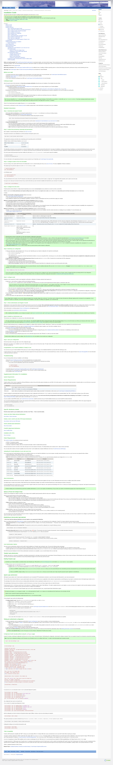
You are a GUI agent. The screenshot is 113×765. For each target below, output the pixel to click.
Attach (95, 10)
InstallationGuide (37, 10)
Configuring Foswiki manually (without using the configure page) (20, 58)
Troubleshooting (9, 40)
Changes (101, 26)
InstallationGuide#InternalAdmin (53, 329)
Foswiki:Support (13, 69)
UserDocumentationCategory (104, 69)
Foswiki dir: (10, 458)
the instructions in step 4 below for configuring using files (53, 88)
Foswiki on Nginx (24, 19)
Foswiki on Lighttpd (13, 20)
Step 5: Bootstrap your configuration (14, 33)
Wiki (17, 7)
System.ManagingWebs (83, 351)
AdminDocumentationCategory (28, 10)
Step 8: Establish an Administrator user (15, 36)
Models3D (103, 86)
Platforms (13, 7)
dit (6, 751)
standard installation (9, 440)
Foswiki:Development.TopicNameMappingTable (27, 737)
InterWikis (100, 54)
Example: (45, 458)
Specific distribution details (11, 45)
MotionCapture (104, 81)
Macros (100, 38)
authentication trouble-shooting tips (20, 310)
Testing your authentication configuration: (17, 57)
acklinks (22, 751)
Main (5, 7)
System (100, 9)
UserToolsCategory (102, 71)
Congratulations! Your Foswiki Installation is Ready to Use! (19, 39)
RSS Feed (102, 29)
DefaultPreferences (102, 59)
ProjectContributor (48, 10)
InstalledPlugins (101, 47)
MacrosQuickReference (103, 39)
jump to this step (49, 163)
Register (100, 15)
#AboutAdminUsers (29, 336)
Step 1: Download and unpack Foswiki (15, 28)
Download (8, 85)
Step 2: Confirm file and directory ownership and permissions (19, 29)
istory (17, 751)
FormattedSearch (102, 41)
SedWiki (10, 10)
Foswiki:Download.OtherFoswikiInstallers (24, 62)
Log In (100, 12)
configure (21, 622)
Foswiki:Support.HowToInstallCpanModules (35, 78)
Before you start (9, 24)
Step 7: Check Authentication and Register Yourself (17, 35)
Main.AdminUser (20, 521)
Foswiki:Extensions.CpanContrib (27, 398)
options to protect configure (38, 322)
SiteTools (100, 57)
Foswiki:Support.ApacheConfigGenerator (24, 86)
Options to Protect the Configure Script (17, 50)
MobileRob (103, 84)
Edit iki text (33, 751)
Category (19, 10)
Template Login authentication (15, 53)
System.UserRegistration (24, 308)
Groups (101, 21)
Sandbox (16, 627)
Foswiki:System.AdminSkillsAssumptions (59, 74)
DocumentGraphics (102, 44)
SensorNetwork (104, 83)
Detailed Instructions (9, 27)
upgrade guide (17, 65)
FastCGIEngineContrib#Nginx (14, 19)
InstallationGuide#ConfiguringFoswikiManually (64, 273)
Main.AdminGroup (12, 327)
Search (101, 24)
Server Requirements (10, 44)
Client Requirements (9, 46)
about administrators (27, 322)
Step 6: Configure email (12, 34)
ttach (9, 751)
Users (101, 19)
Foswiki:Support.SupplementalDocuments (24, 67)
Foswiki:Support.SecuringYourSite (47, 159)
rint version (13, 751)
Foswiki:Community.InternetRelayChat (26, 69)
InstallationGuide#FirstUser (29, 326)
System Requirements (12, 42)
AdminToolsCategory (102, 53)
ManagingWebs (101, 56)
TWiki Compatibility (11, 59)
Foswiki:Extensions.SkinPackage (59, 448)
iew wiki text (27, 751)
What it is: (19, 458)
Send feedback (20, 760)
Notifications (102, 27)
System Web (15, 10)
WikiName (12, 331)
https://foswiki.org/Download (26, 114)
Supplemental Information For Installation (13, 41)
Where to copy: (30, 458)
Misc (101, 78)
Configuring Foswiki (21, 105)
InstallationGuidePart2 (14, 746)
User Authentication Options (13, 52)
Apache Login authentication (15, 56)
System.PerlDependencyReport (10, 396)
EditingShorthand (102, 36)
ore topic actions (39, 751)
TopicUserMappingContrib (47, 561)
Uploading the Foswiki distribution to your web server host (18, 47)
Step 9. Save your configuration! (14, 38)
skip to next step (28, 131)
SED (8, 7)
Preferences (102, 31)
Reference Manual (102, 51)
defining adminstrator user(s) (67, 628)
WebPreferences (102, 60)
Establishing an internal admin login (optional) (18, 51)
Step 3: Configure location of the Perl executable (17, 30)
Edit (93, 10)
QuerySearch (101, 42)
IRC (12, 370)
